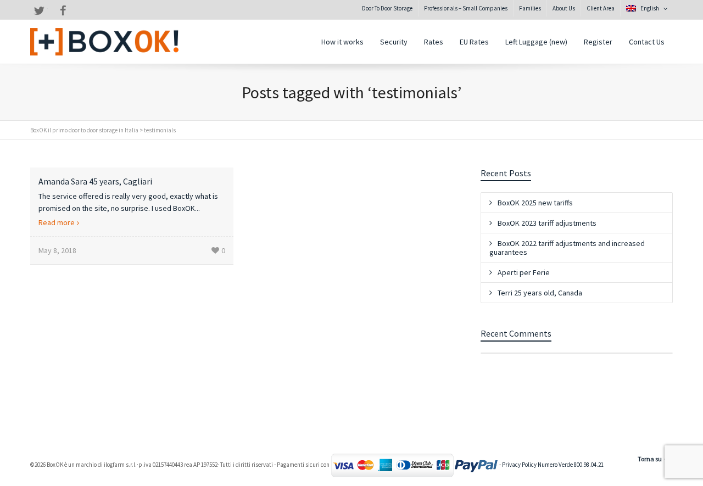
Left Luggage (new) (536, 42)
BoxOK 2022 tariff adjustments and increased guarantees (567, 247)
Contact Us (647, 42)
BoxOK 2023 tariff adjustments (547, 223)
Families (530, 8)
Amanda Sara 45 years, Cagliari (95, 181)
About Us (564, 8)
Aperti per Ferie (524, 272)
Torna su (650, 459)
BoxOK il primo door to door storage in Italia (84, 130)
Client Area (601, 8)
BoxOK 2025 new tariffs (535, 203)
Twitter (39, 10)
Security (394, 42)
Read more (56, 222)
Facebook (63, 10)
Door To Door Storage (387, 8)
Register (598, 42)
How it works (342, 42)
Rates (433, 42)
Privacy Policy (519, 465)
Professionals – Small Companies (465, 8)
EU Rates (474, 42)
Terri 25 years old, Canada (540, 293)
